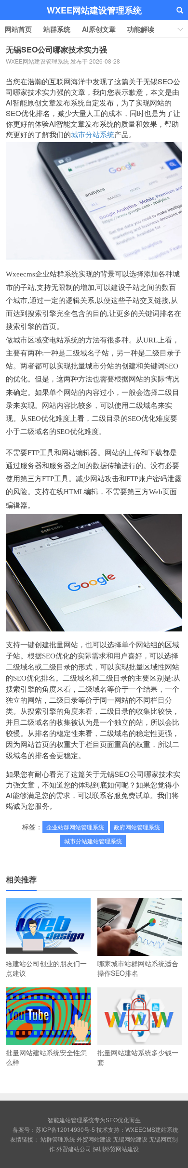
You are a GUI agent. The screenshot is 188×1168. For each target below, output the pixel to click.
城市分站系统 (92, 134)
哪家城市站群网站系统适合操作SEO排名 (137, 968)
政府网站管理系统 (137, 827)
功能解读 (140, 29)
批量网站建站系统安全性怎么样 (46, 1057)
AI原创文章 (99, 29)
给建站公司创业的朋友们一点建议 (46, 968)
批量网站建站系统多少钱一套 (137, 1057)
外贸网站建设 (94, 1139)
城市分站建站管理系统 (93, 841)
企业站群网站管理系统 (75, 827)
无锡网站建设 (130, 1139)
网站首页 (18, 29)
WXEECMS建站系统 (151, 1129)
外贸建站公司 (73, 1148)
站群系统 (56, 29)
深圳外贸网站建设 (116, 1148)
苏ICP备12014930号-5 (65, 1129)
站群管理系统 (57, 1139)
